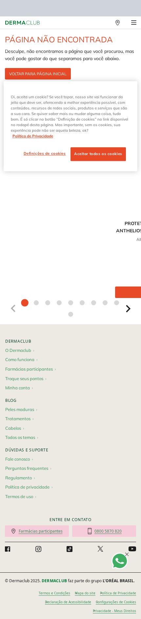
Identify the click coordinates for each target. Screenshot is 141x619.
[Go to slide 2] (36, 303)
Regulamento (18, 477)
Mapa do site (85, 593)
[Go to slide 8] (105, 303)
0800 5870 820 (108, 531)
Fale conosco (17, 459)
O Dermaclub (18, 350)
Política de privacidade (27, 487)
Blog (11, 400)
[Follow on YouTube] (132, 549)
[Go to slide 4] (59, 303)
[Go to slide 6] (82, 303)
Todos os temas (20, 437)
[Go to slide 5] (70, 303)
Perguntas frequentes (26, 468)
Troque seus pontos (24, 378)
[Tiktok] (69, 549)
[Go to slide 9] (116, 303)
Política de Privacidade (118, 593)
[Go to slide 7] (93, 303)
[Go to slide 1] (24, 303)
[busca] (103, 23)
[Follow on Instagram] (38, 549)
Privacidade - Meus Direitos (114, 610)
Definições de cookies (45, 153)
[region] (71, 126)
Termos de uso (19, 496)
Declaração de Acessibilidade (68, 602)
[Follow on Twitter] (100, 549)
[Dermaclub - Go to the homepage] (22, 23)
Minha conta (17, 387)
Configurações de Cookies (116, 602)
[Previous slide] (13, 308)
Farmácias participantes (29, 369)
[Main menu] (133, 22)
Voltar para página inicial (38, 73)
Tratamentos (17, 418)
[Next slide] (128, 308)
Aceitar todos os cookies (98, 153)
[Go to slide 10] (70, 314)
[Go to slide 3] (47, 303)
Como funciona (19, 359)
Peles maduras (19, 409)
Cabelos (13, 428)
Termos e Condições (54, 593)
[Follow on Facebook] (7, 549)
